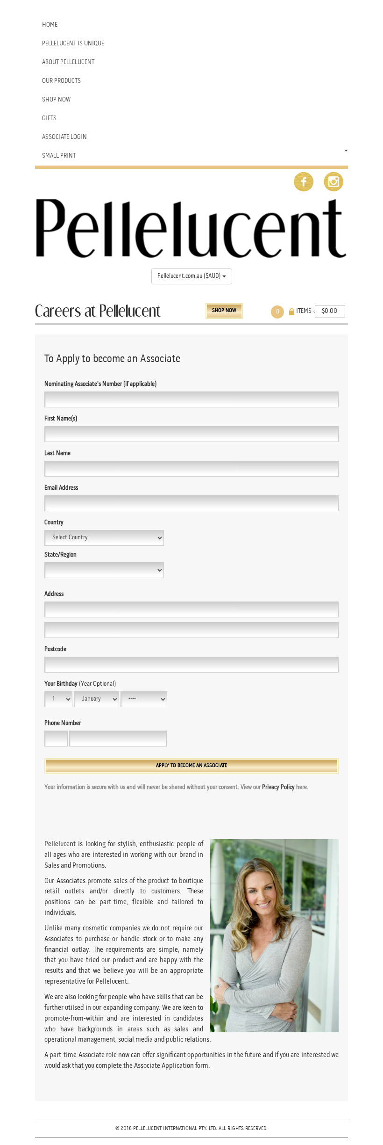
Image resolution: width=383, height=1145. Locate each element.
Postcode (55, 649)
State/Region (60, 555)
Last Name (57, 453)
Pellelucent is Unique (73, 44)
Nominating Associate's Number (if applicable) (100, 384)
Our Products (61, 81)
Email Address (61, 488)
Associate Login (64, 137)
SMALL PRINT (59, 156)
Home (49, 25)
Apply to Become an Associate (191, 765)
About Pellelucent (68, 62)
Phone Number (62, 723)
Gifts (49, 119)
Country (54, 523)
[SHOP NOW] (249, 307)
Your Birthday (80, 684)
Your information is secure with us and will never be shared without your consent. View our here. (176, 787)
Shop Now (56, 100)
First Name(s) (61, 419)
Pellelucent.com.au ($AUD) (189, 276)
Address (54, 594)
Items (301, 311)
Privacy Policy (278, 787)
